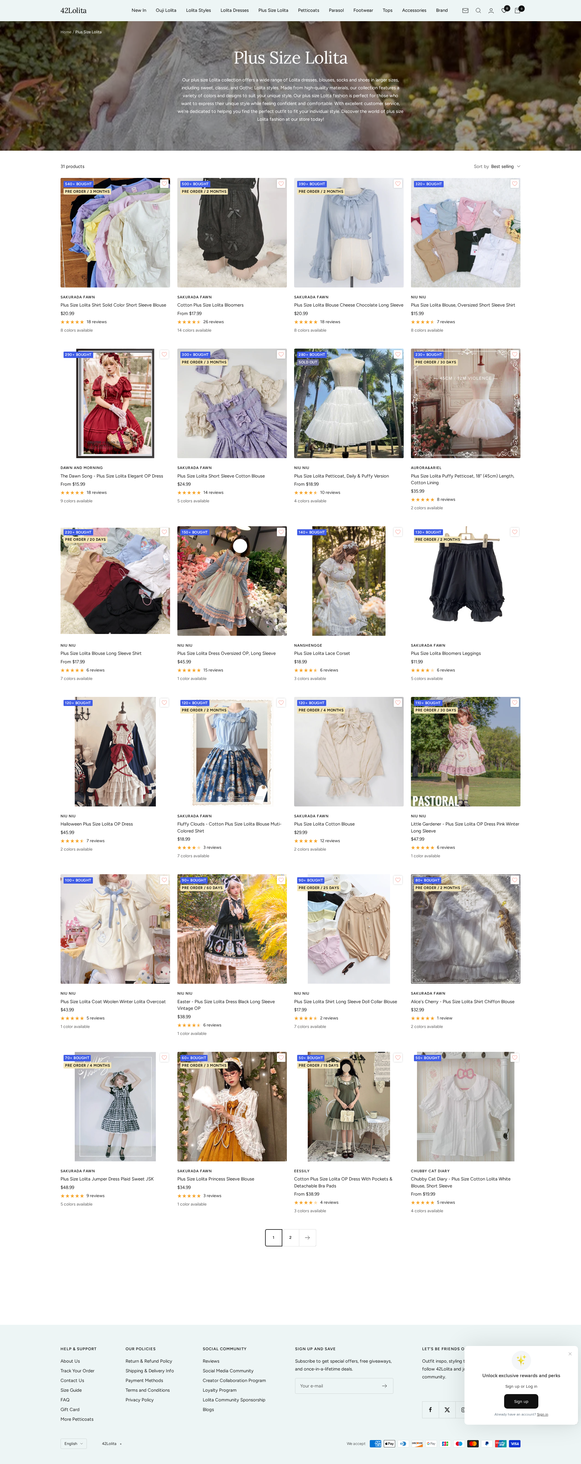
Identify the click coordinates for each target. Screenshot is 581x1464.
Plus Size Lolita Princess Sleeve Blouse (215, 1179)
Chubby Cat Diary (430, 1171)
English (70, 1443)
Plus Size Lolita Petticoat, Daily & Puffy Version (341, 476)
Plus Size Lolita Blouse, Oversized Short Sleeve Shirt (463, 305)
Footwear (363, 10)
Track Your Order (77, 1371)
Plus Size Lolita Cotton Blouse (324, 824)
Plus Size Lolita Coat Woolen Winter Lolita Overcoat (113, 1001)
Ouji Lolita (166, 10)
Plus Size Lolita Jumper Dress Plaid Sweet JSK (107, 1179)
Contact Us (72, 1380)
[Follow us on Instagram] (463, 1409)
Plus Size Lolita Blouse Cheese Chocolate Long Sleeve (348, 305)
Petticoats (308, 10)
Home (66, 32)
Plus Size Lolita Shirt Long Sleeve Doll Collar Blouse (345, 1001)
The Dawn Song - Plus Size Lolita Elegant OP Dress (112, 476)
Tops (387, 10)
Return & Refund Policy (149, 1361)
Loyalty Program (220, 1390)
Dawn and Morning (82, 468)
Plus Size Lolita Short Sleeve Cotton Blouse (221, 476)
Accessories (414, 10)
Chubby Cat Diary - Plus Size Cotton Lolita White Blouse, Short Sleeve (460, 1182)
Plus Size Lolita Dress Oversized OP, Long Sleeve (226, 653)
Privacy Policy (140, 1400)
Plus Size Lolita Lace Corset (322, 653)
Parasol (336, 10)
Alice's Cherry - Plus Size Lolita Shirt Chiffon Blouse (462, 1001)
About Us (70, 1361)
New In (139, 10)
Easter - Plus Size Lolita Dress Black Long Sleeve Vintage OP (226, 1005)
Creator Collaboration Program (234, 1380)
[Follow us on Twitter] (447, 1409)
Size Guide (71, 1390)
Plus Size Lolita (273, 10)
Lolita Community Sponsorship (234, 1400)
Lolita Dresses (235, 10)
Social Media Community (228, 1371)
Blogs (208, 1409)
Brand (442, 10)
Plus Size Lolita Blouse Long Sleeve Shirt (101, 653)
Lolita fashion (334, 95)
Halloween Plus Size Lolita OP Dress (97, 824)
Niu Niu (418, 297)
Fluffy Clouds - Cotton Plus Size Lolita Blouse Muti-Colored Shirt (229, 827)
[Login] (491, 10)
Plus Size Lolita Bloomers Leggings (446, 653)
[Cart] (517, 10)
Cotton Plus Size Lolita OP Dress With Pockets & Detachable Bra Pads (343, 1182)
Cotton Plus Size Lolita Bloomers (210, 305)
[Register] (384, 1386)
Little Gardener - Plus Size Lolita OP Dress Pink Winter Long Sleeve (465, 827)
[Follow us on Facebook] (430, 1409)
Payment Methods (144, 1380)
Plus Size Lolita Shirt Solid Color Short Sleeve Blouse (113, 305)
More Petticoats (77, 1419)
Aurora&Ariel (426, 468)
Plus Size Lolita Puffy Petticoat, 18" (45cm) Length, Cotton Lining (462, 479)
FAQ (65, 1400)
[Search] (478, 10)
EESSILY (302, 1171)
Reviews (211, 1361)
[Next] (307, 1237)
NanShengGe (308, 645)
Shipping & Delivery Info (150, 1371)
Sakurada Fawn (78, 297)
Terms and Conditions (148, 1390)
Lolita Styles (198, 10)
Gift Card (70, 1409)
